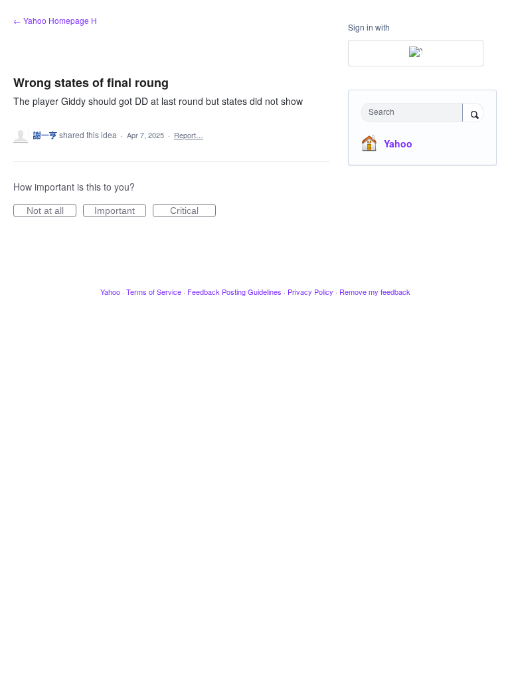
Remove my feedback (374, 291)
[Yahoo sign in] (415, 53)
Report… (188, 134)
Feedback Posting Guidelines (234, 291)
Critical (193, 211)
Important (120, 211)
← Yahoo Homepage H (55, 20)
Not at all (51, 211)
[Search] (472, 113)
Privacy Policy (310, 291)
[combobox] (415, 112)
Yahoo (398, 143)
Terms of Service (153, 291)
